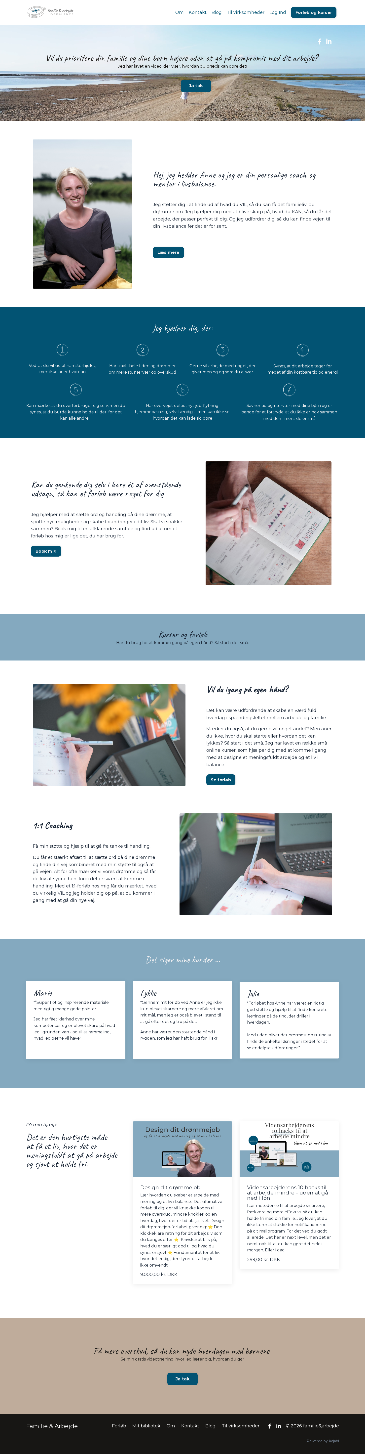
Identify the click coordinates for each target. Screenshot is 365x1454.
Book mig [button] (46, 551)
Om (179, 12)
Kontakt (198, 12)
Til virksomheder (245, 12)
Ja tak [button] (196, 85)
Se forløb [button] (221, 779)
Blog (217, 12)
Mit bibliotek (146, 1426)
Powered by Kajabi (323, 1441)
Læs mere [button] (168, 252)
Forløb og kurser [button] (313, 12)
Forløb (119, 1426)
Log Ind (277, 12)
